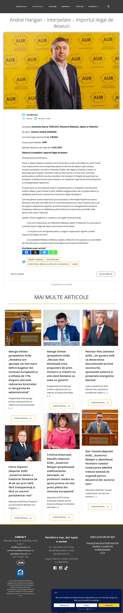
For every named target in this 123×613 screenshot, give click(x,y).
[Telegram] (44, 252)
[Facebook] (26, 252)
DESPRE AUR (21, 7)
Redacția (29, 118)
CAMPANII (65, 7)
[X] (35, 252)
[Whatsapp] (53, 252)
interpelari (32, 115)
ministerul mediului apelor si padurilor (48, 264)
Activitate (37, 7)
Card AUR (80, 7)
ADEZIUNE (52, 7)
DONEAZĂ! (92, 7)
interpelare (53, 259)
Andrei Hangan (35, 259)
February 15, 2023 (44, 118)
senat (75, 264)
